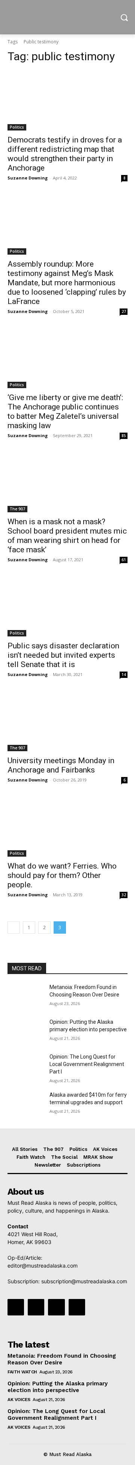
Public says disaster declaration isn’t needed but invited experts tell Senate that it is (63, 655)
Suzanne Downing (28, 178)
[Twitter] (56, 1307)
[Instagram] (36, 1307)
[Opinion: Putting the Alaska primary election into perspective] (26, 1031)
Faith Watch (22, 1372)
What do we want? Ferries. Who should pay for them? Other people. (62, 875)
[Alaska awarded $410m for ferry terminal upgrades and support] (26, 1104)
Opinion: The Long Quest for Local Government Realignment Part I (87, 1064)
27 (124, 311)
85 (124, 435)
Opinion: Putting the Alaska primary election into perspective (58, 1387)
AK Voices (19, 1399)
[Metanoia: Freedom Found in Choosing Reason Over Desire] (26, 996)
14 (124, 674)
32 (124, 894)
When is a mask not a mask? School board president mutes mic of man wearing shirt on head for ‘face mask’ (67, 535)
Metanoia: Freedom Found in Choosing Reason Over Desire (62, 1359)
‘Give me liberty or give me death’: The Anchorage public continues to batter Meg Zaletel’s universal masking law (65, 411)
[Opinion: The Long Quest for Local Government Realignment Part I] (26, 1065)
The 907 (17, 509)
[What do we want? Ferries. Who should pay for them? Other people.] (68, 827)
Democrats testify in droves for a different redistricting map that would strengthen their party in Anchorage (65, 153)
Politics (17, 127)
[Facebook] (16, 1307)
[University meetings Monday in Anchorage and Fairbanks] (68, 721)
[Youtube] (77, 1307)
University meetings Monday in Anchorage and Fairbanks (61, 765)
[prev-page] (14, 927)
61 (124, 559)
